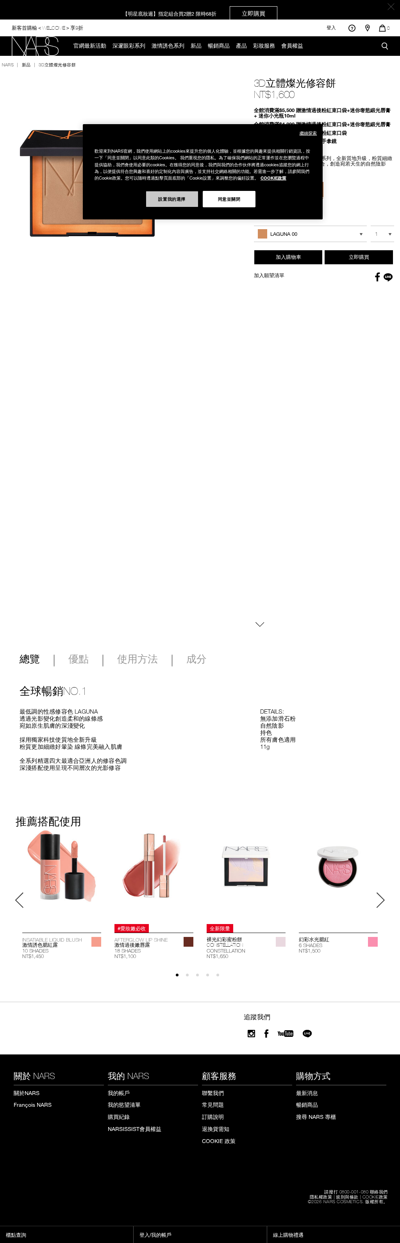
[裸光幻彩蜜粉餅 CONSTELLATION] (246, 875)
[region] (203, 171)
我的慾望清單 (124, 1104)
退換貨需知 (215, 1128)
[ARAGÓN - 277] (188, 942)
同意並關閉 (229, 198)
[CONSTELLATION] (281, 942)
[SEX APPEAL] (96, 942)
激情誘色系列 (168, 46)
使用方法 (137, 660)
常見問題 (213, 1104)
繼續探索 (308, 132)
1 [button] (181, 978)
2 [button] (191, 978)
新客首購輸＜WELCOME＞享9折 (47, 27)
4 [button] (211, 978)
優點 (78, 660)
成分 (196, 660)
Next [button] (380, 900)
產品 (241, 46)
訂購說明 (213, 1116)
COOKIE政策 (375, 1196)
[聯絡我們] (351, 28)
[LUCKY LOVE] (373, 942)
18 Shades (127, 950)
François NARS (33, 1104)
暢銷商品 (219, 46)
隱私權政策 (321, 1196)
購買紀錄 (119, 1116)
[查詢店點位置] (367, 28)
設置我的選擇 (171, 198)
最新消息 (307, 1093)
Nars (8, 64)
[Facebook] (266, 1033)
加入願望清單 (269, 275)
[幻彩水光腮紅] (338, 875)
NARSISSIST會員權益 (134, 1128)
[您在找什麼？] (384, 46)
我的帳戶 (119, 1093)
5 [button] (221, 978)
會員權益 (292, 46)
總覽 (30, 660)
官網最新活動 (89, 46)
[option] (62, 894)
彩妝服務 (264, 46)
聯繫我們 (213, 1093)
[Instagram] (251, 1033)
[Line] (307, 1033)
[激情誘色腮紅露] (61, 875)
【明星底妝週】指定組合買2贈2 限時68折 (194, 13)
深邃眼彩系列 (128, 46)
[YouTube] (285, 1033)
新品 (196, 46)
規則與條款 (347, 1196)
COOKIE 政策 (219, 1141)
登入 (331, 27)
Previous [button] (19, 900)
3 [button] (201, 978)
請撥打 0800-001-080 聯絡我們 (356, 1191)
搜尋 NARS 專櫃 (316, 1116)
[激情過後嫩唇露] (153, 875)
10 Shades (35, 950)
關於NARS (26, 1093)
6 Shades (310, 945)
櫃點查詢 (16, 1235)
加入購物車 (288, 257)
